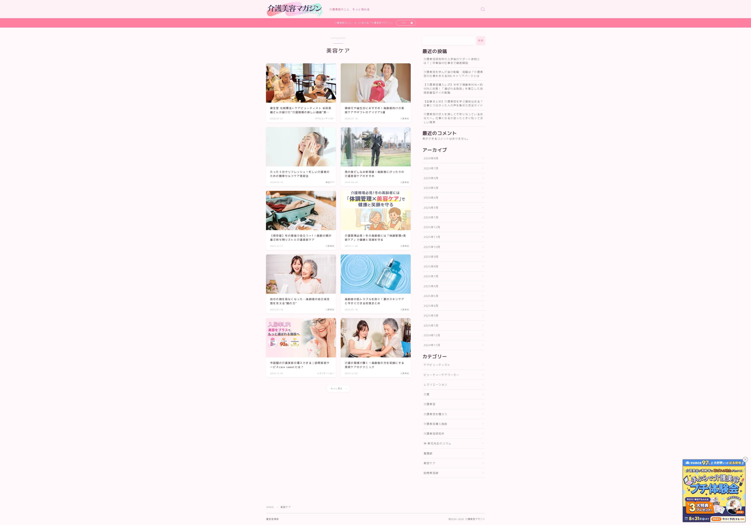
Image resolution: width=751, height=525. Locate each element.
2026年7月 (431, 168)
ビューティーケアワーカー (441, 375)
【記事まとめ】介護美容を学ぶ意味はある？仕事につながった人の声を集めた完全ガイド (453, 103)
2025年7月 (431, 276)
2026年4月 (431, 197)
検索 (480, 40)
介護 (426, 394)
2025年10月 (432, 247)
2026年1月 (431, 217)
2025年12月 (432, 227)
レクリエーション (435, 384)
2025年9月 (431, 256)
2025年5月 (431, 296)
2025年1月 (431, 325)
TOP (403, 22)
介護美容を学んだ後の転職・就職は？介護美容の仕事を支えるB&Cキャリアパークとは (453, 74)
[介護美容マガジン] (295, 9)
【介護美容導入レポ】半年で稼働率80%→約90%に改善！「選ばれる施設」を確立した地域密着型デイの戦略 (453, 88)
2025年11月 (432, 237)
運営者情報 (272, 519)
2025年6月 (431, 286)
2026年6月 (431, 178)
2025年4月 (431, 306)
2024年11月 (432, 345)
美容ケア (430, 463)
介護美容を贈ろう (435, 414)
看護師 (428, 453)
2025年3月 (431, 315)
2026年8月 (431, 158)
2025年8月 (431, 266)
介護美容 (430, 404)
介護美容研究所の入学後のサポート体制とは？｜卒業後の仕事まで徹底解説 (452, 61)
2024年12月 (432, 335)
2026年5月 (431, 188)
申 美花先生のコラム (437, 443)
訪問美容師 (431, 473)
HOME (270, 507)
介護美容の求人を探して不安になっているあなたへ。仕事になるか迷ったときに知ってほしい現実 (453, 118)
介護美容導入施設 (435, 424)
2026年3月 (431, 207)
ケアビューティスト (437, 365)
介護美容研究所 (434, 433)
